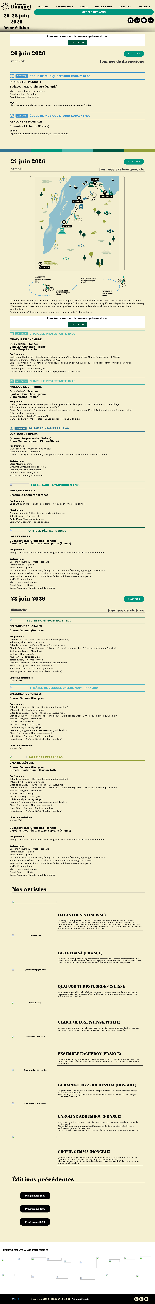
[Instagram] (137, 20)
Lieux (84, 6)
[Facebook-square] (131, 20)
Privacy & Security (81, 1299)
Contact (126, 6)
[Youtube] (144, 20)
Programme (64, 6)
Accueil (43, 6)
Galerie (144, 6)
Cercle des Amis (94, 12)
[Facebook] (141, 1299)
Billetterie (103, 6)
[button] (77, 915)
